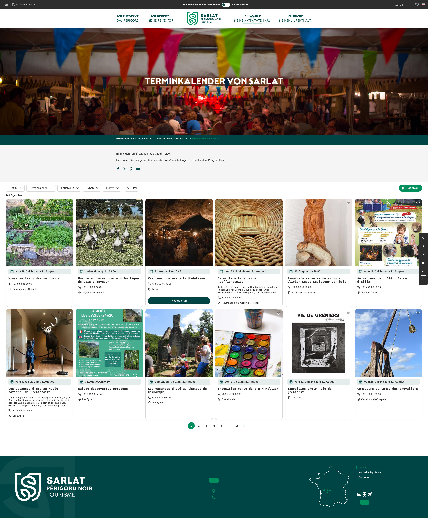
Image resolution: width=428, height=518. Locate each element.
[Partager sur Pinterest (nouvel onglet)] (131, 169)
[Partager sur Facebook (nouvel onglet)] (118, 169)
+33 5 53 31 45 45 (25, 4)
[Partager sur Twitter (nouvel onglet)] (124, 169)
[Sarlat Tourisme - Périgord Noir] (204, 18)
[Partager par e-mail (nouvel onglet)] (138, 169)
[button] (423, 4)
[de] (423, 4)
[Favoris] (417, 4)
